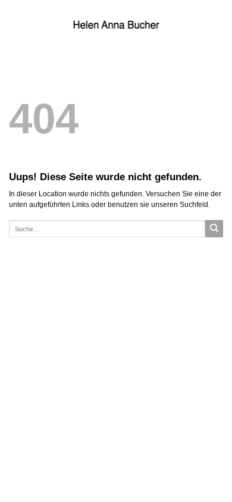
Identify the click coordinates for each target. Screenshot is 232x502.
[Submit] (214, 229)
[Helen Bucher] (116, 24)
